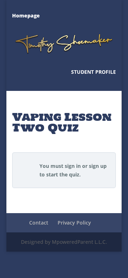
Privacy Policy (74, 222)
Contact (38, 222)
